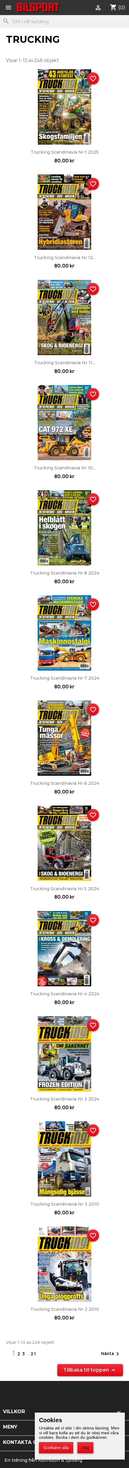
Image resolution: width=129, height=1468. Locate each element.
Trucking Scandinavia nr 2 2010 (64, 1309)
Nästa (111, 1353)
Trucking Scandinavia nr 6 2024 (64, 783)
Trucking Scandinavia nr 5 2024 (64, 888)
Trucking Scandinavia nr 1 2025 (65, 152)
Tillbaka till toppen (90, 1370)
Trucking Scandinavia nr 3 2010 (64, 1204)
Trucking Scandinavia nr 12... (64, 257)
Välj (85, 1447)
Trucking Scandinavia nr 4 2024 (64, 994)
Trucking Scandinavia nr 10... (64, 468)
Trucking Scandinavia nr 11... (64, 362)
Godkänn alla (56, 1447)
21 (33, 1354)
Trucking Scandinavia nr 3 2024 (64, 1099)
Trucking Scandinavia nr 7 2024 (64, 678)
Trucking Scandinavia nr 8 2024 (64, 573)
